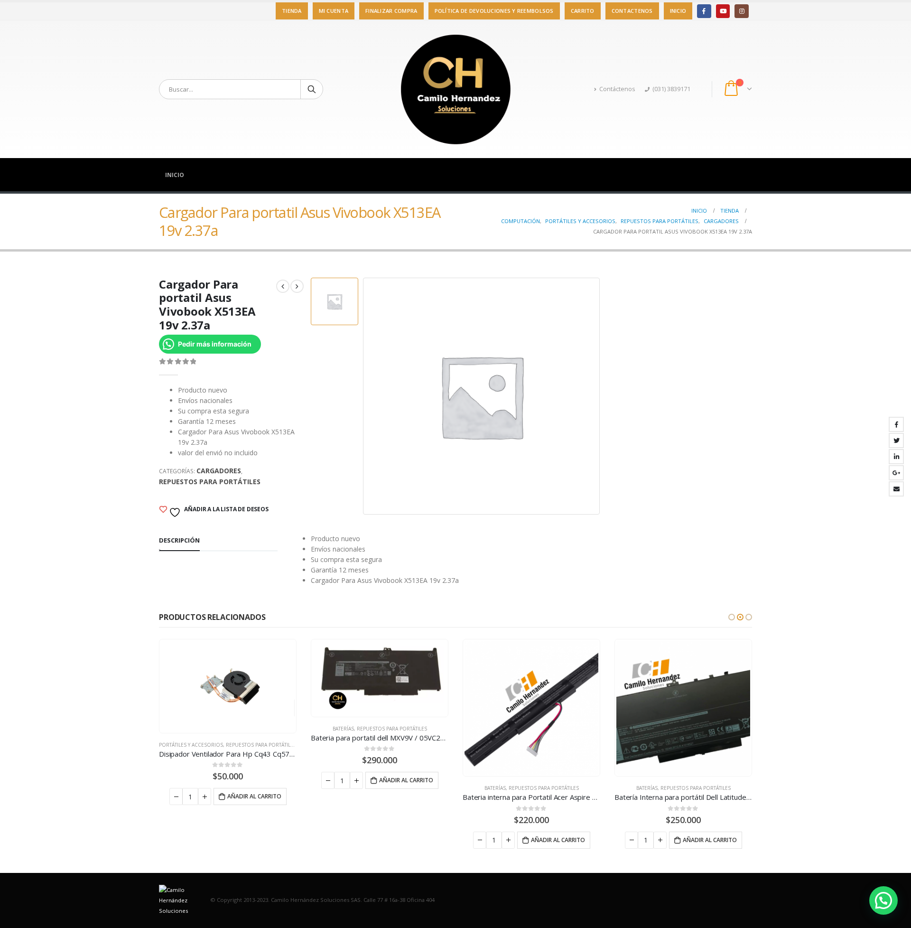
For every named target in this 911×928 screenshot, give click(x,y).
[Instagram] (741, 11)
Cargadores (218, 470)
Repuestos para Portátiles (209, 481)
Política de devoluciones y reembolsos (494, 10)
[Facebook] (704, 11)
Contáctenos (617, 89)
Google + (896, 472)
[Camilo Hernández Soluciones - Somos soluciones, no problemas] (455, 89)
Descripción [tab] (179, 540)
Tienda (292, 10)
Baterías (343, 728)
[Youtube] (723, 11)
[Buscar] (312, 89)
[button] (731, 617)
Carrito (583, 10)
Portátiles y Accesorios (191, 744)
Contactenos (632, 10)
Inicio (678, 10)
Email (896, 489)
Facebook (896, 424)
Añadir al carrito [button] (254, 796)
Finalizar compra (391, 10)
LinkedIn (896, 456)
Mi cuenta (333, 10)
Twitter (896, 440)
